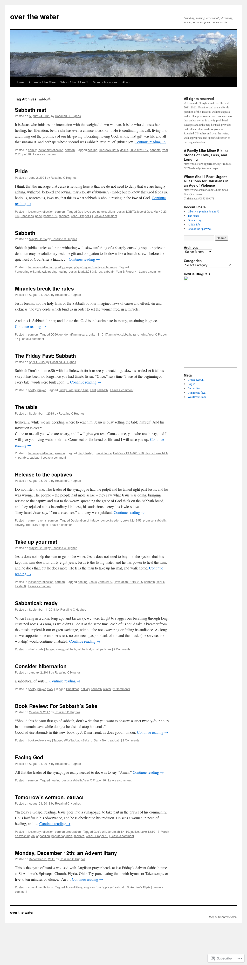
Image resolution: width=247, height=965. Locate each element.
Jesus (124, 150)
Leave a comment (44, 154)
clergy (60, 649)
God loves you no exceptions (97, 211)
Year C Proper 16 (94, 780)
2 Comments (122, 649)
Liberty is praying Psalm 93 (204, 211)
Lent (93, 390)
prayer (68, 267)
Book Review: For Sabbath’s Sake (56, 705)
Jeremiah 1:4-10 (118, 831)
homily (32, 150)
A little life (194, 224)
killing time (82, 390)
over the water (34, 16)
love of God (144, 211)
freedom (115, 520)
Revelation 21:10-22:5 (128, 582)
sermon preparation (68, 831)
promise (148, 520)
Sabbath (25, 232)
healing (92, 150)
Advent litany (74, 887)
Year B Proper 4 (81, 216)
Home (19, 82)
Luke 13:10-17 (139, 150)
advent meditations (40, 887)
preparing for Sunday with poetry (95, 267)
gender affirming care (73, 334)
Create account (196, 379)
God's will (100, 831)
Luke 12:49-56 (132, 520)
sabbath (155, 150)
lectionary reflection (50, 150)
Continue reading (150, 141)
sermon (70, 150)
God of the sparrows (200, 229)
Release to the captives (43, 474)
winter (107, 689)
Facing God (29, 757)
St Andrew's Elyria (139, 887)
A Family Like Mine (41, 82)
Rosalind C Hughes (68, 116)
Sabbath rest (30, 109)
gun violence (103, 453)
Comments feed (197, 392)
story (50, 689)
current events (37, 520)
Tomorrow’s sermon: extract (49, 797)
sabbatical (84, 649)
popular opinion (61, 836)
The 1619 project (37, 524)
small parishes (101, 649)
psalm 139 (50, 216)
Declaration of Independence (90, 520)
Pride (21, 171)
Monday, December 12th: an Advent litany (66, 852)
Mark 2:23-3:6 (87, 271)
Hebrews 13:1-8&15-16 (128, 453)
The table (26, 406)
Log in (191, 384)
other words (35, 649)
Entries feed (194, 388)
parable (23, 457)
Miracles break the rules (44, 288)
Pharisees (27, 216)
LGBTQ (131, 211)
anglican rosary (94, 887)
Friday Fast (66, 390)
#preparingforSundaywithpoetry (35, 271)
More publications (105, 82)
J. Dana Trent (99, 740)
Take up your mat (36, 541)
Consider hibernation (41, 666)
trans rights (139, 334)
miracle (114, 334)
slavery (19, 524)
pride (38, 216)
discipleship (85, 453)
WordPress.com (197, 397)
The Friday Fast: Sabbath (45, 355)
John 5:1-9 (105, 582)
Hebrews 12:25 (109, 150)
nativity (85, 689)
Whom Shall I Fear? (74, 82)
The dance (193, 216)
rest (100, 271)
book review (36, 740)
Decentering (194, 220)
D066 (54, 334)
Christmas (72, 689)
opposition (43, 836)
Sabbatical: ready (36, 603)
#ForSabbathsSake (76, 740)
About (126, 82)
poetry (59, 267)
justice (134, 831)
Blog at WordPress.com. (223, 917)
